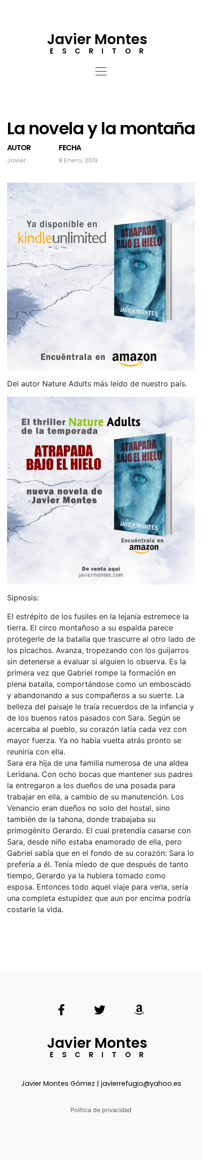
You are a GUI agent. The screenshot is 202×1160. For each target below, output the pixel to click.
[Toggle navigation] (101, 67)
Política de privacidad (101, 1110)
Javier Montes (97, 39)
